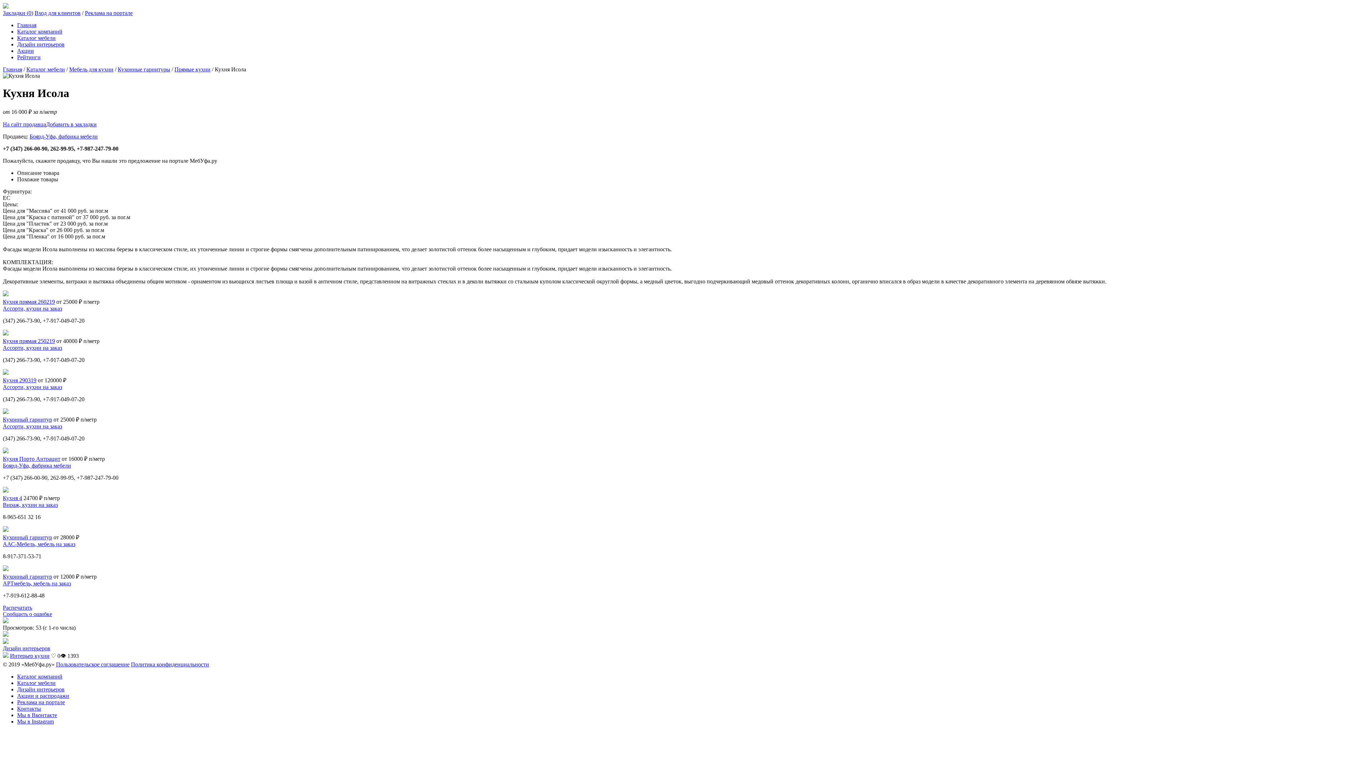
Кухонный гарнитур (27, 420)
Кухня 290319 (19, 380)
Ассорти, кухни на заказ (32, 309)
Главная (26, 25)
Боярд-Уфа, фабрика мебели (64, 136)
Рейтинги (29, 57)
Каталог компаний (39, 32)
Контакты (29, 709)
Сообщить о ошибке (27, 614)
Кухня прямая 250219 (29, 341)
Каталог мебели (36, 38)
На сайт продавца (24, 124)
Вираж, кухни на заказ (30, 505)
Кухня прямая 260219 (29, 302)
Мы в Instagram (35, 722)
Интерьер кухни (30, 656)
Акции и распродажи (43, 696)
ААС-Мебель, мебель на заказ (39, 544)
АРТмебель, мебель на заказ (37, 583)
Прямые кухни (192, 69)
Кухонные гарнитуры (144, 69)
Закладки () (18, 13)
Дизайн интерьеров (41, 44)
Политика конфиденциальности (170, 664)
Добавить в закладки (71, 124)
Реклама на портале (109, 13)
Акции (25, 51)
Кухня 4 (12, 498)
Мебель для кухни (91, 69)
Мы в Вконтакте (37, 715)
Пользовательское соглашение (93, 664)
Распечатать (17, 608)
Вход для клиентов (58, 13)
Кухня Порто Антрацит (31, 459)
